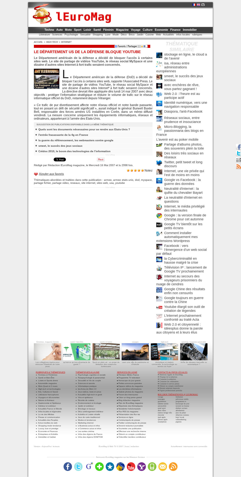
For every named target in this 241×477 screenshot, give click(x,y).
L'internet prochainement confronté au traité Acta (182, 317)
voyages (135, 342)
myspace (146, 179)
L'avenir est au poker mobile (177, 139)
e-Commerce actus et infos (89, 428)
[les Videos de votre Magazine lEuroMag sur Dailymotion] (120, 463)
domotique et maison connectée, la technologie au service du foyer (164, 364)
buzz (127, 446)
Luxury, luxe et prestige (48, 428)
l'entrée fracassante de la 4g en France (63, 134)
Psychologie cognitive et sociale (91, 375)
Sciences (57, 34)
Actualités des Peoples (48, 420)
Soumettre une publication (129, 428)
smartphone (162, 422)
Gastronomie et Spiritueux (49, 403)
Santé (97, 29)
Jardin (140, 34)
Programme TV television (129, 378)
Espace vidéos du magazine (130, 386)
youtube (120, 182)
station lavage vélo (165, 413)
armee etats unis (123, 179)
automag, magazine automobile (194, 342)
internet (66, 42)
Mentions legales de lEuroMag (171, 375)
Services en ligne (125, 417)
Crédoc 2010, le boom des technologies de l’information (74, 151)
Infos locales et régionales (49, 412)
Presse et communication (49, 417)
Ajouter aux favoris (51, 174)
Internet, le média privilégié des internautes (184, 208)
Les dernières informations (129, 389)
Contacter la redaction (167, 379)
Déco (124, 34)
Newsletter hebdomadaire (129, 409)
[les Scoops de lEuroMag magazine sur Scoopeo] (110, 463)
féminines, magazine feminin (47, 342)
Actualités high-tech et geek (89, 395)
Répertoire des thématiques (130, 406)
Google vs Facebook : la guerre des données (182, 182)
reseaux (75, 182)
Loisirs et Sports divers (48, 380)
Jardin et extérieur (85, 406)
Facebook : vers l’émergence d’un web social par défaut (181, 250)
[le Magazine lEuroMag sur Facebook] (67, 463)
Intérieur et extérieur (47, 406)
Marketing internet (85, 423)
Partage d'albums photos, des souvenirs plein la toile (184, 146)
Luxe (108, 34)
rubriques (197, 34)
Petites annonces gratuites (130, 383)
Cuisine (150, 34)
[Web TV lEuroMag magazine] (202, 5)
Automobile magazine (47, 383)
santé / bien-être (76, 342)
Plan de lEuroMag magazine (130, 403)
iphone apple (162, 419)
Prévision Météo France (128, 375)
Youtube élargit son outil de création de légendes (184, 309)
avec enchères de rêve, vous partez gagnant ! (181, 87)
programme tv (181, 401)
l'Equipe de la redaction (168, 377)
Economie (162, 29)
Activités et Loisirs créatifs (88, 414)
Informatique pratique (87, 386)
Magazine (122, 29)
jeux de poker (181, 413)
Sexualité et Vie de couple (89, 380)
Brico (132, 34)
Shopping (98, 34)
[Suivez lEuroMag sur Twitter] (78, 463)
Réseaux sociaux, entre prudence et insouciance (182, 120)
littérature (179, 397)
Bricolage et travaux (86, 409)
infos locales (183, 34)
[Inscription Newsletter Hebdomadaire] (238, 164)
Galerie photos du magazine (130, 392)
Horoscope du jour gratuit (129, 380)
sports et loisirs (106, 342)
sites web (102, 182)
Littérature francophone (48, 395)
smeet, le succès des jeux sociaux (60, 145)
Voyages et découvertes (48, 397)
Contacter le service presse (169, 384)
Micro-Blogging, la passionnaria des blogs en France (180, 131)
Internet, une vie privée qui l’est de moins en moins (184, 173)
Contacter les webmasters (168, 381)
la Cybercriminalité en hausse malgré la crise (181, 260)
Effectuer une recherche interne (132, 431)
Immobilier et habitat (47, 437)
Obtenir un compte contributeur (132, 434)
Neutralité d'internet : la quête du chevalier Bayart (183, 191)
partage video (60, 182)
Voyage (136, 29)
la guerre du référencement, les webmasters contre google (75, 140)
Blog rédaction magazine (129, 400)
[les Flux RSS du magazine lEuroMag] (173, 463)
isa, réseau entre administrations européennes (172, 67)
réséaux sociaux (181, 408)
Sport (78, 29)
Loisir (88, 29)
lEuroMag (103, 446)
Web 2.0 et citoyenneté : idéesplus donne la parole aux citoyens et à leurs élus (179, 328)
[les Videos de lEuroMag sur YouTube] (131, 463)
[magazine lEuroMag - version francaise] (194, 5)
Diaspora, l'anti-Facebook (183, 111)
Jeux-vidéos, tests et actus (89, 392)
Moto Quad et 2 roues (47, 386)
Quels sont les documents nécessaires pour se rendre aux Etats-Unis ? (84, 129)
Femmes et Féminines (47, 375)
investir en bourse (182, 406)
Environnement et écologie (89, 403)
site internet (88, 182)
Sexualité (85, 34)
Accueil (38, 42)
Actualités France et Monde (50, 409)
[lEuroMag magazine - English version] (198, 5)
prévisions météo (182, 399)
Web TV (112, 446)
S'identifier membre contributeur (132, 437)
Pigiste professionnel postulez (170, 390)
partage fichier (42, 182)
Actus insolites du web (47, 423)
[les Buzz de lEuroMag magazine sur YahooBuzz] (141, 463)
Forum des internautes (128, 395)
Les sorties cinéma (85, 431)
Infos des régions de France (89, 434)
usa (111, 182)
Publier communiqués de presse (132, 423)
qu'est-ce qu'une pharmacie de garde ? (76, 363)
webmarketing (181, 419)
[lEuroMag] (73, 10)
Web (159, 34)
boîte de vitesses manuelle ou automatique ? (194, 363)
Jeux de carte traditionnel (88, 417)
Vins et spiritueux (85, 397)
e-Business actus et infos (88, 426)
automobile (162, 406)
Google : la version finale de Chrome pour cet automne (185, 217)
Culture (148, 29)
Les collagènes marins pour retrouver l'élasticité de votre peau (47, 364)
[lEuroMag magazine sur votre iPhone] (152, 463)
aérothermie (180, 410)
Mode (116, 34)
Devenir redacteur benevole (169, 388)
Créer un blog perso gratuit (130, 397)
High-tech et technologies (49, 389)
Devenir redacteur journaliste (130, 426)
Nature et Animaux (46, 400)
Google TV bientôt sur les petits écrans (183, 226)
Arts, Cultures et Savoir (48, 392)
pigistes (179, 422)
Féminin (108, 29)
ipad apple (161, 417)
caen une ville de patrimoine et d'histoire (135, 363)
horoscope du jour (182, 404)
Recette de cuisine (85, 400)
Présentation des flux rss (129, 414)
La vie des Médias (46, 414)
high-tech (52, 42)
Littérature (45, 34)
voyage (160, 397)
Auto (59, 29)
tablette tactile (163, 404)
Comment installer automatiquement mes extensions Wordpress (177, 237)
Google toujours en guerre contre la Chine (184, 300)
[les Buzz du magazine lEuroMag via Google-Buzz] (89, 463)
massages (161, 399)
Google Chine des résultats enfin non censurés (184, 291)
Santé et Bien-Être (46, 378)
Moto (68, 29)
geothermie (162, 401)
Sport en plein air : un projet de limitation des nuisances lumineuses (106, 364)
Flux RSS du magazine (128, 412)
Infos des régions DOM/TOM (90, 437)
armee (108, 179)
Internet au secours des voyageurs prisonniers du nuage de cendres (179, 280)
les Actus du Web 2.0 (86, 389)
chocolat (161, 415)
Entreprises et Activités (48, 434)
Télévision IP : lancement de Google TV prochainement (185, 269)
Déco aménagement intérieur (90, 412)
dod (137, 179)
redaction (135, 446)
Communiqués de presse (129, 420)
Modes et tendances (86, 420)
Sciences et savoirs (86, 383)
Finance (175, 29)
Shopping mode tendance (49, 426)
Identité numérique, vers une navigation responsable (185, 104)
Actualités (169, 34)
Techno (49, 29)
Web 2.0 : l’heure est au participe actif (182, 96)
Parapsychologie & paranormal (91, 378)
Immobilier (190, 29)
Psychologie (72, 34)
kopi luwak (180, 417)
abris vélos (162, 410)
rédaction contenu (182, 415)
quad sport (162, 408)
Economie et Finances (48, 431)
